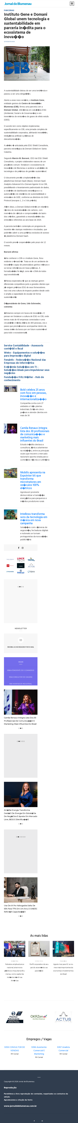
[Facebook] (18, 548)
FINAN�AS (39, 970)
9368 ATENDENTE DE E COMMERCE (20, 670)
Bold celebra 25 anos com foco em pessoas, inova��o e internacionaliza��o (33, 395)
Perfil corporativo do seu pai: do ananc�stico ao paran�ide (14, 976)
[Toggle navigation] (72, 4)
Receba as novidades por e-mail (20, 647)
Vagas (20, 662)
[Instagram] (22, 548)
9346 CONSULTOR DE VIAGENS (20, 677)
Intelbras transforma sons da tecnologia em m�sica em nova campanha (33, 519)
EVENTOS (63, 970)
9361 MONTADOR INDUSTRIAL (20, 684)
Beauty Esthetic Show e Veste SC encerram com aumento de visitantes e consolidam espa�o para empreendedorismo (63, 979)
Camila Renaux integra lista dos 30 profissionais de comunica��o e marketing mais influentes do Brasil (34, 434)
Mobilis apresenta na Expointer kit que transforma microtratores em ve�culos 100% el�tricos (32, 480)
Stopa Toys (15, 970)
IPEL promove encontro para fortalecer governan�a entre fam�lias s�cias (18, 917)
